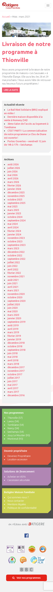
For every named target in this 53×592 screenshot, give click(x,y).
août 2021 (13, 280)
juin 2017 (12, 381)
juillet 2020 (13, 304)
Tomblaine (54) (15, 424)
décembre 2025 (16, 192)
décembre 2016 (16, 395)
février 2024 (14, 231)
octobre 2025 (14, 199)
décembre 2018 (16, 342)
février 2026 (14, 185)
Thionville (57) (15, 417)
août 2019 (13, 325)
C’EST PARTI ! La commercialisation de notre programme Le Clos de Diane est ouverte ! (25, 134)
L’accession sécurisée (18, 480)
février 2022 (14, 272)
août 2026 (13, 164)
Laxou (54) (13, 421)
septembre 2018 (16, 349)
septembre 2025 (16, 203)
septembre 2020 (16, 300)
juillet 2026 (13, 168)
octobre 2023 (14, 241)
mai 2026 (12, 175)
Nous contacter (15, 500)
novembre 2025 (16, 196)
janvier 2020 (14, 318)
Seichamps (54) (15, 431)
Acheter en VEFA (16, 476)
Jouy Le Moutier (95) (18, 435)
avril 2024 (12, 227)
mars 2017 (13, 391)
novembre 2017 (16, 370)
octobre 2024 (14, 217)
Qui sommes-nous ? (18, 497)
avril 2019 (12, 328)
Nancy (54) (13, 428)
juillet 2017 (13, 377)
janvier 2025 (14, 213)
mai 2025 (12, 206)
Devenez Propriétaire (19, 456)
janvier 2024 (14, 234)
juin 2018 (12, 353)
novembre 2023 (16, 237)
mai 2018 (12, 356)
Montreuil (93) (15, 438)
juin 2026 (12, 171)
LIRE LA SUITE (11, 90)
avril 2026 (12, 178)
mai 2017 (12, 384)
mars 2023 (13, 248)
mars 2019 (13, 332)
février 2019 (14, 335)
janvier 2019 (14, 339)
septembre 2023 (16, 245)
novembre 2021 (16, 276)
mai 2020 (12, 311)
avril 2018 (12, 360)
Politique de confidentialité (22, 507)
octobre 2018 (14, 346)
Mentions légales (16, 504)
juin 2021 (12, 283)
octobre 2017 (14, 374)
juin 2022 (12, 266)
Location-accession (17, 459)
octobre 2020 (14, 297)
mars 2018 (13, 363)
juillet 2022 (13, 262)
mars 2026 (13, 182)
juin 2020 (12, 307)
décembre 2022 (16, 251)
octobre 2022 (14, 255)
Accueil (6, 16)
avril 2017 (12, 388)
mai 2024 (12, 223)
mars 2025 (13, 210)
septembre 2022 (16, 258)
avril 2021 (12, 286)
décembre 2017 (16, 367)
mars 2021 (13, 290)
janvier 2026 (14, 188)
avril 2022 (12, 269)
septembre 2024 (16, 220)
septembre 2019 (16, 321)
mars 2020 (13, 314)
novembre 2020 (16, 294)
